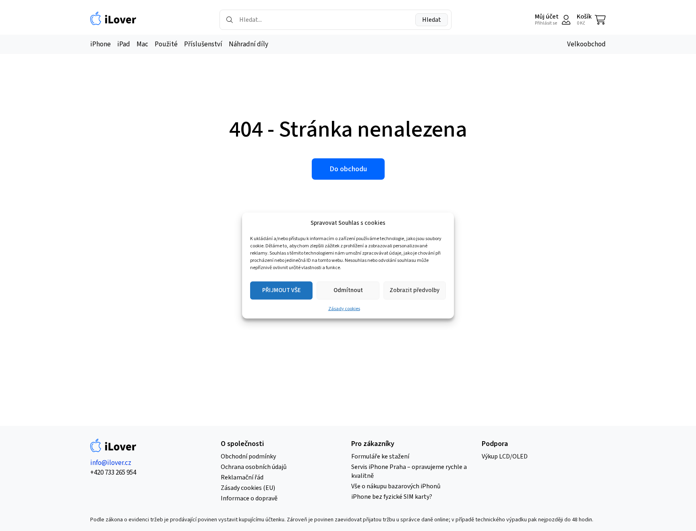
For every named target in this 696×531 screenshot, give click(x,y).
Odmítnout (348, 290)
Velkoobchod (586, 44)
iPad (123, 44)
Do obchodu (348, 169)
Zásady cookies (344, 308)
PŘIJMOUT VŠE (281, 290)
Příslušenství (203, 44)
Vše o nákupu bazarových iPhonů (396, 486)
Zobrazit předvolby (414, 290)
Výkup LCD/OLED (505, 456)
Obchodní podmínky (248, 456)
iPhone (100, 44)
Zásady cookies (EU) (248, 487)
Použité (166, 44)
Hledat (431, 19)
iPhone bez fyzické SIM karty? (391, 496)
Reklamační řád (242, 477)
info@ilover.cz (110, 463)
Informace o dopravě (249, 498)
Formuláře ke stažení (380, 456)
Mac (142, 44)
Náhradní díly (248, 44)
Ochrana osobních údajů (254, 467)
